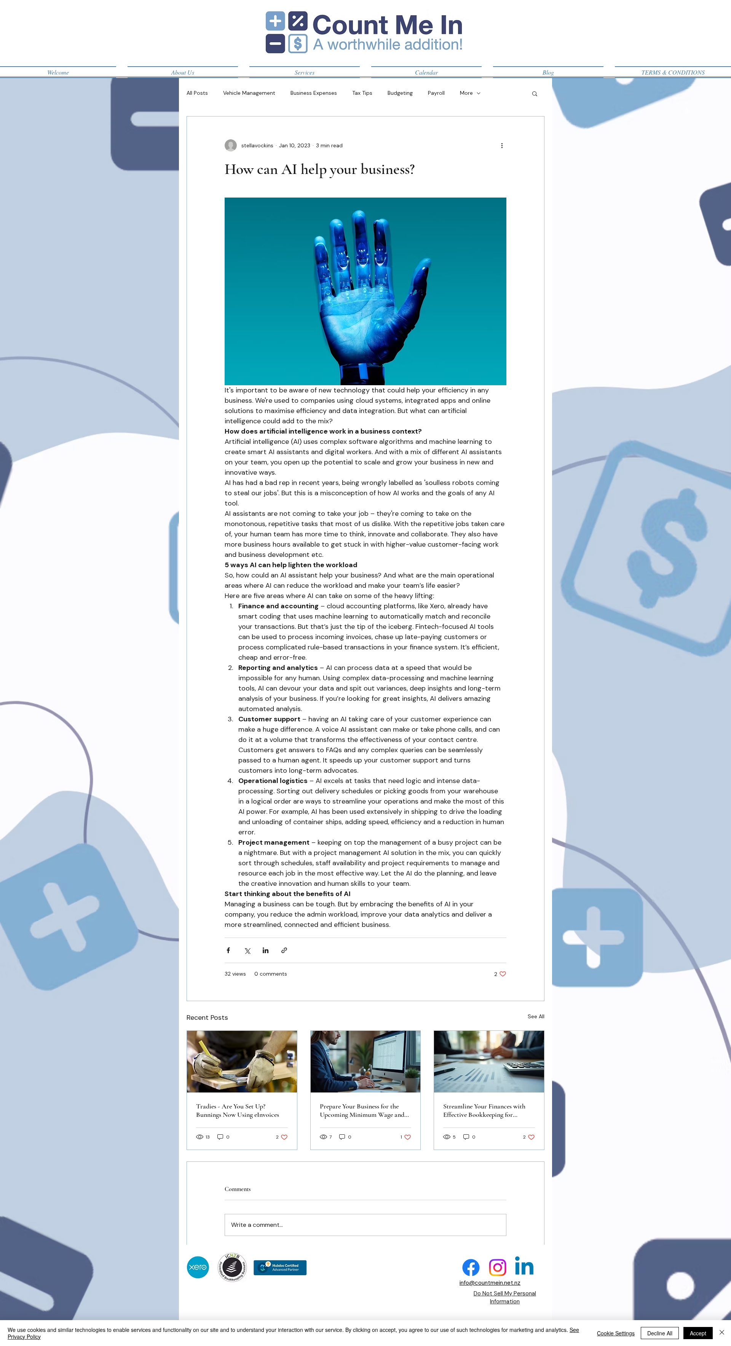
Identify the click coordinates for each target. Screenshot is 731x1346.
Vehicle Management (249, 92)
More (466, 92)
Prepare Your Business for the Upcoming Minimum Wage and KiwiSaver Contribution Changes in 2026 (364, 1110)
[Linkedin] (524, 1267)
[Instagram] (497, 1267)
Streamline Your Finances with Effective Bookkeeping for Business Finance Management (484, 1110)
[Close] (721, 1333)
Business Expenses (313, 92)
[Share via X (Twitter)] (247, 950)
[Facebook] (471, 1267)
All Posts (197, 92)
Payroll (436, 92)
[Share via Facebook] (228, 950)
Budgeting (400, 92)
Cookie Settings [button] (616, 1333)
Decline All (659, 1333)
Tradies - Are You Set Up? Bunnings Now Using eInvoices (237, 1110)
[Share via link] (284, 950)
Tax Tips (362, 92)
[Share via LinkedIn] (265, 950)
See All (536, 1016)
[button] (534, 93)
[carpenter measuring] (242, 1061)
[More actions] (501, 145)
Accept (698, 1333)
